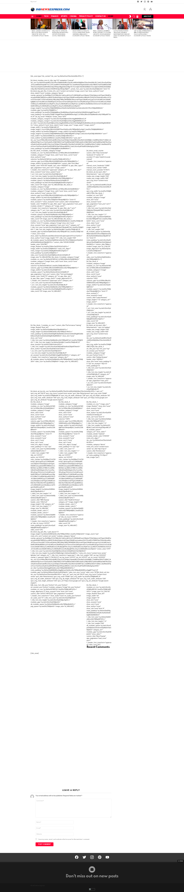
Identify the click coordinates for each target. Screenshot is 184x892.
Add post (147, 16)
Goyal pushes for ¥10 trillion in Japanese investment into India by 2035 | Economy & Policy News (122, 34)
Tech (46, 16)
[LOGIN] (137, 16)
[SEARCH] (133, 16)
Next (152, 29)
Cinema (73, 16)
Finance (54, 16)
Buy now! (34, 1)
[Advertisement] (92, 56)
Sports (64, 16)
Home (38, 16)
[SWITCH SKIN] (130, 16)
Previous (32, 29)
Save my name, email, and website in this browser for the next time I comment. (64, 839)
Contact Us (100, 16)
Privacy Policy (86, 16)
